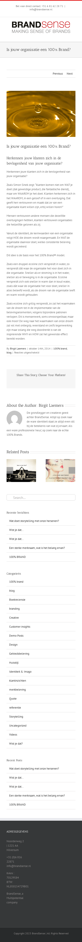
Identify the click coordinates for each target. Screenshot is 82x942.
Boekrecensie (17, 600)
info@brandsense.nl (41, 9)
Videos (13, 734)
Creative (14, 618)
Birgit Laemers (18, 348)
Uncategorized (17, 725)
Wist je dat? (16, 743)
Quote (13, 698)
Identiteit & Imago (20, 671)
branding (14, 609)
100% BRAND (17, 557)
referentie (15, 707)
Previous (58, 73)
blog (9, 352)
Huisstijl (14, 662)
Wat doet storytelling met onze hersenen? (34, 521)
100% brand (60, 348)
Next (70, 73)
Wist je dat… (16, 530)
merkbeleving (17, 689)
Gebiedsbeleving (19, 653)
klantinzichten (17, 680)
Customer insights (19, 627)
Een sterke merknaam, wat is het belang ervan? (37, 548)
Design (13, 645)
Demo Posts (16, 636)
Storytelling (16, 716)
